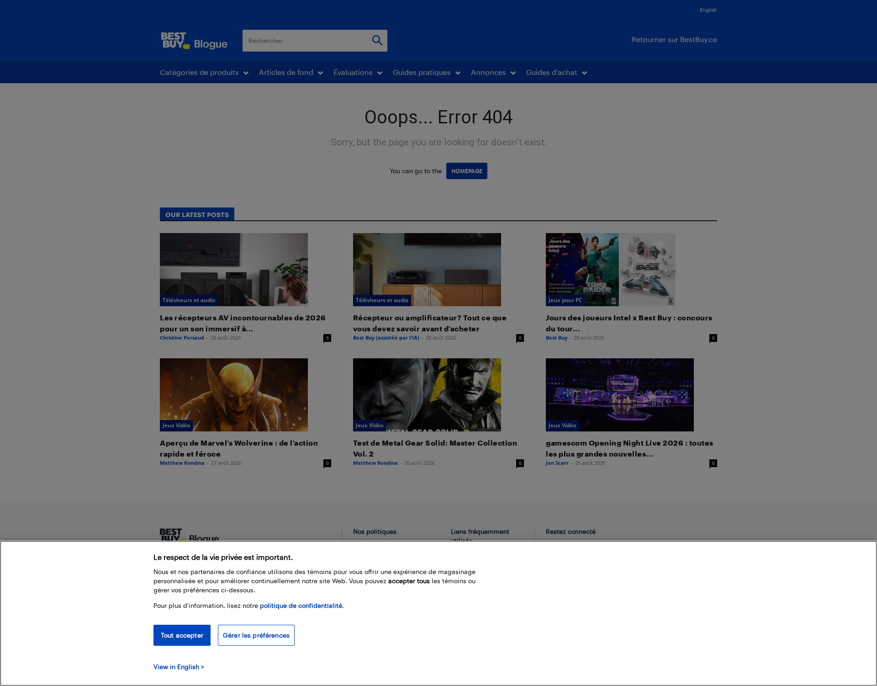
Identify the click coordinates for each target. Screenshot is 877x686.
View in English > (178, 666)
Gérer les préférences (256, 635)
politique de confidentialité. (302, 605)
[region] (438, 613)
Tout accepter (182, 635)
